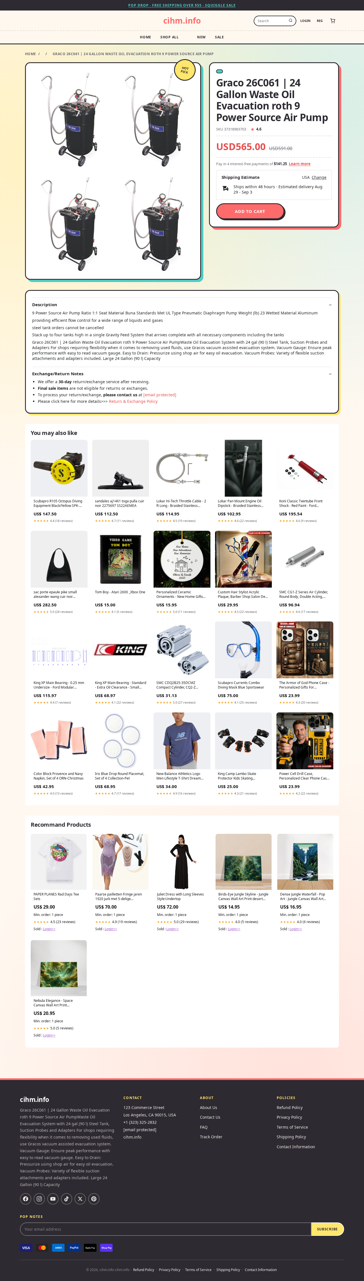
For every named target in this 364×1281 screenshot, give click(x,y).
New (201, 37)
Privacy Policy (289, 1117)
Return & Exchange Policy (133, 401)
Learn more (300, 163)
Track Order (211, 1136)
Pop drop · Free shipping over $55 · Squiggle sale (181, 5)
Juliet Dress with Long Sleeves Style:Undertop (180, 896)
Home (145, 37)
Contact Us (210, 1117)
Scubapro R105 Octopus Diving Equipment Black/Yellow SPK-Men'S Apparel (58, 504)
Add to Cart (250, 211)
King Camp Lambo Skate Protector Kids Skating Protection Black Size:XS (237, 776)
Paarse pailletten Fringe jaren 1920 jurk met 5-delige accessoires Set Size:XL (118, 897)
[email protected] (159, 394)
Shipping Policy (291, 1136)
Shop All (169, 37)
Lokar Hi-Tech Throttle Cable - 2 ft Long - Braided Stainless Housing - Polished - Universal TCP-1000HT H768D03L (181, 504)
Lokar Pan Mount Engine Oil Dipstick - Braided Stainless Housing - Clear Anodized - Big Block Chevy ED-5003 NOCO (242, 504)
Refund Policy (290, 1107)
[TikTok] (66, 1199)
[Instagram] (39, 1199)
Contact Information (296, 1146)
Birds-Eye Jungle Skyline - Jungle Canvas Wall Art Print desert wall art (243, 897)
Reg (320, 20)
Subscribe (327, 1229)
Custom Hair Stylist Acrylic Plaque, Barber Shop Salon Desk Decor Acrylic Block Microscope (243, 595)
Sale (219, 37)
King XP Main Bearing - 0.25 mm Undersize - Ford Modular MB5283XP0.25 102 (59, 685)
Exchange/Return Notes (57, 373)
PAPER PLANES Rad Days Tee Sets (56, 896)
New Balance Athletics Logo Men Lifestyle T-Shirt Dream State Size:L (178, 776)
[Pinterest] (94, 1199)
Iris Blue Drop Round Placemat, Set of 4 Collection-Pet (119, 776)
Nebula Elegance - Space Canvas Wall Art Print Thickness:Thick (53, 1003)
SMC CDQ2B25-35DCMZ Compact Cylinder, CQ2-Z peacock (176, 685)
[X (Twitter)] (80, 1199)
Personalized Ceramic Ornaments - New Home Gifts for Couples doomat (179, 595)
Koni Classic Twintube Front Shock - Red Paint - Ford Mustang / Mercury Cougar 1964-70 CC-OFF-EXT (300, 504)
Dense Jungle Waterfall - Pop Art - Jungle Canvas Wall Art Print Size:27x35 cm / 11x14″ (302, 897)
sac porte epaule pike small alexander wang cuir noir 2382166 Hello (55, 595)
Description (44, 304)
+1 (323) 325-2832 (140, 1122)
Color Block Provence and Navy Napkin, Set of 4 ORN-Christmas (59, 776)
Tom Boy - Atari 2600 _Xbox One (120, 592)
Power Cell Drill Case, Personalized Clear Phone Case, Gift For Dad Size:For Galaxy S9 (304, 776)
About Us (208, 1107)
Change (319, 177)
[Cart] (332, 20)
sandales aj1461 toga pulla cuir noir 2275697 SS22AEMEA (119, 503)
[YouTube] (53, 1199)
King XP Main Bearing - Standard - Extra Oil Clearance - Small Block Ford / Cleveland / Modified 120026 (120, 685)
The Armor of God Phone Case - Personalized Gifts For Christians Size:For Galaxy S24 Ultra (304, 685)
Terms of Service (292, 1127)
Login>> (49, 928)
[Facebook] (25, 1199)
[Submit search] (291, 21)
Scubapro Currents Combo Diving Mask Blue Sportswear (241, 685)
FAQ (204, 1127)
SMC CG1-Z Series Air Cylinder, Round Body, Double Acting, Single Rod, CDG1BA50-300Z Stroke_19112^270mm (303, 595)
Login (305, 20)
